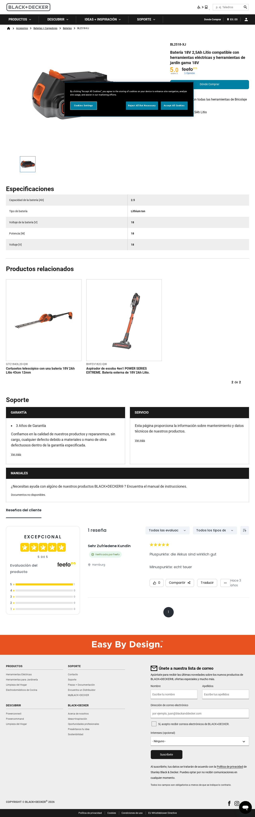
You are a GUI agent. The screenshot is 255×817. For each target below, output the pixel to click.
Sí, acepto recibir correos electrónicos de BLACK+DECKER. (194, 724)
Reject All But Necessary (142, 105)
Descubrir (55, 19)
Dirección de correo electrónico (169, 705)
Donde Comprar (212, 19)
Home (9, 28)
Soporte (144, 19)
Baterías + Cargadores (45, 28)
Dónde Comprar (209, 84)
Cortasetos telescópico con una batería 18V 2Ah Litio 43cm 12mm (40, 370)
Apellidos (207, 686)
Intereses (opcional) (163, 732)
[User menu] (246, 19)
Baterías (67, 28)
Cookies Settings (83, 105)
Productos (18, 19)
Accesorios (22, 28)
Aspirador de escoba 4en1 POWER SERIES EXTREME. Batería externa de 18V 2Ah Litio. (118, 370)
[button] (229, 803)
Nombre (156, 686)
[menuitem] (19, 19)
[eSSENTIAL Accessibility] (203, 7)
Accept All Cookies (174, 105)
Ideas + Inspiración (101, 19)
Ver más (16, 454)
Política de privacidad (230, 766)
